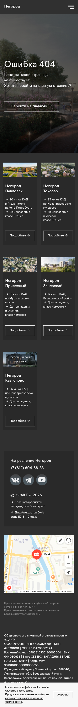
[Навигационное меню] (71, 7)
